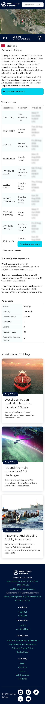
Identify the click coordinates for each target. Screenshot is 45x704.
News (22, 671)
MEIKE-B (7, 145)
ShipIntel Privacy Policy (22, 648)
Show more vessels (12, 250)
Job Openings (22, 675)
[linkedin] (20, 692)
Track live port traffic (15, 91)
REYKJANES (8, 241)
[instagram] (20, 699)
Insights (22, 625)
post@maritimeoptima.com (22, 589)
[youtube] (28, 699)
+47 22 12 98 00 (23, 585)
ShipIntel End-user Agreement (23, 644)
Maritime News (22, 629)
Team (22, 663)
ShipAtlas (22, 616)
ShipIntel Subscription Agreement (22, 640)
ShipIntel (22, 612)
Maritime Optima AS (22, 577)
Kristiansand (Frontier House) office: (22, 593)
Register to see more (30, 244)
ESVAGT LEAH (9, 158)
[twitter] (36, 692)
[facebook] (28, 692)
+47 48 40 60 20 (22, 600)
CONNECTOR (9, 131)
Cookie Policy (22, 652)
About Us (22, 667)
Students (22, 679)
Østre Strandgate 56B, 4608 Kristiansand (22, 597)
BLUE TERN (8, 117)
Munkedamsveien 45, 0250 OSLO (22, 581)
